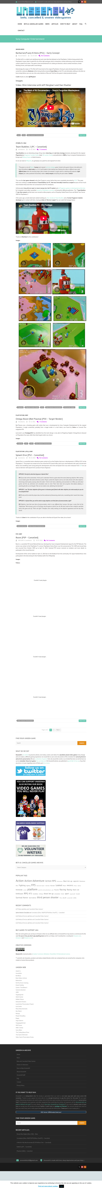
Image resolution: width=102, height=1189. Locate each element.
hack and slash (40, 885)
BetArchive (19, 980)
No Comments (45, 56)
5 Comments (43, 422)
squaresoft (72, 894)
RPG (26, 893)
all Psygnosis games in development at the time (71, 188)
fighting (28, 885)
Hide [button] (61, 1186)
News (47, 24)
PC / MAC (23, 143)
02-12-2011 (31, 422)
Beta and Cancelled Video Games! (33, 909)
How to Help (65, 24)
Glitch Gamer (19, 997)
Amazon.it (18, 938)
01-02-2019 (31, 149)
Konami (52, 885)
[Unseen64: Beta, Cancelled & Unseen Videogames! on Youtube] (82, 2)
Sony (26, 415)
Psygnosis (20, 407)
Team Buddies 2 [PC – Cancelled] (31, 146)
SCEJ (31, 443)
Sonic (62, 894)
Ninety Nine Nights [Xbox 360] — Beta (27, 1134)
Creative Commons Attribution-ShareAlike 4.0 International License (51, 954)
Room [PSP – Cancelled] (27, 537)
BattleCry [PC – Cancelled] (24, 1147)
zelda (74, 898)
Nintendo (19, 890)
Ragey (17, 1018)
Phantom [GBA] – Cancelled (24, 1151)
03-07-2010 (39, 540)
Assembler (19, 973)
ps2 (19, 135)
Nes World (19, 1011)
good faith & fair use (73, 761)
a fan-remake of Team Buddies (55, 198)
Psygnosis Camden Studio (32, 155)
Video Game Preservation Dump (25, 1037)
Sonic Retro (19, 1030)
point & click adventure (44, 890)
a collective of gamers (41, 759)
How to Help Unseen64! (23, 1068)
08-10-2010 (31, 458)
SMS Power (19, 1025)
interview (47, 885)
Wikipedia (29, 161)
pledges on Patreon (61, 1106)
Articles (54, 24)
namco (79, 885)
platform (32, 889)
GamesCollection (21, 990)
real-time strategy (50, 167)
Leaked (59, 885)
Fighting (20, 443)
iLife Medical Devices (21, 916)
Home (20, 24)
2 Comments (43, 149)
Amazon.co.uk (28, 938)
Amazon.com (77, 936)
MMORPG (70, 885)
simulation (57, 894)
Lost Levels (19, 1006)
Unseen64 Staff (21, 1075)
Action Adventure (22, 526)
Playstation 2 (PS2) (22, 451)
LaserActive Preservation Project (25, 1004)
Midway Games (26, 157)
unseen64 (69, 898)
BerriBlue (18, 976)
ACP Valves (19, 909)
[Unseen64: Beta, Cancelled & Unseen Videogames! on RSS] (85, 2)
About (74, 24)
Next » (58, 730)
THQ (60, 898)
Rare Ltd (76, 890)
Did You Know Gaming (22, 983)
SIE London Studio (47, 155)
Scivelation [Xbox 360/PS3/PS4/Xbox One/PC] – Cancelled (47, 912)
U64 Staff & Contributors (25, 540)
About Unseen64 (21, 1072)
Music (75, 885)
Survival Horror (22, 897)
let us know (46, 763)
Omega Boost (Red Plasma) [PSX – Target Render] (39, 418)
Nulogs (18, 1013)
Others (18, 143)
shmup (41, 894)
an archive (25, 755)
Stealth (78, 894)
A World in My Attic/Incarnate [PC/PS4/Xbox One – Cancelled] (34, 1142)
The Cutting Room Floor (22, 1032)
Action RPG (50, 880)
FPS (33, 885)
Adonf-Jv (18, 971)
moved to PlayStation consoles (45, 190)
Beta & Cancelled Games (33, 24)
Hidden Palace (20, 999)
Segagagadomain (21, 1023)
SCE (26, 443)
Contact (21, 30)
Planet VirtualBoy (20, 1016)
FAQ (80, 24)
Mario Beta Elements (21, 1009)
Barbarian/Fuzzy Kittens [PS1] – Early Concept (38, 52)
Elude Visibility (20, 985)
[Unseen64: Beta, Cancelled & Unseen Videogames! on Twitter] (79, 2)
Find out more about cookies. (48, 1186)
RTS (42, 407)
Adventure (60, 881)
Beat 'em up (67, 881)
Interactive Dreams (21, 1002)
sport (67, 893)
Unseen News (20, 49)
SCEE (75, 180)
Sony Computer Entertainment (35, 135)
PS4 (24, 135)
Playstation (20, 415)
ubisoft (64, 898)
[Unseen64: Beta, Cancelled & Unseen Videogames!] (46, 13)
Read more (82, 135)
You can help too (41, 761)
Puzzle (56, 890)
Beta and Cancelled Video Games (26, 1061)
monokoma (21, 149)
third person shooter (69, 407)
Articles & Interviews (22, 1065)
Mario (64, 885)
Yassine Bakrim (22, 56)
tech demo (32, 898)
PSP (17, 534)
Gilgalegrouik (19, 995)
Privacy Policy (20, 1085)
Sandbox (35, 894)
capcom (76, 881)
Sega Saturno (19, 1020)
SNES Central (19, 1028)
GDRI (17, 992)
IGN (81, 465)
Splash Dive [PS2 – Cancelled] (30, 455)
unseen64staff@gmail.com (25, 2)
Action (20, 880)
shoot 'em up (48, 893)
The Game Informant (21, 1035)
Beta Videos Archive (21, 978)
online (25, 890)
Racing (63, 889)
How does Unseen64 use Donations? (55, 1104)
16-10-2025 (33, 56)
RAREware (19, 894)
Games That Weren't (21, 987)
